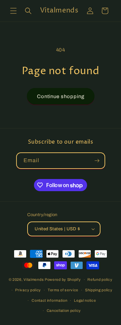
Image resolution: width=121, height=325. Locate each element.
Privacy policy (28, 290)
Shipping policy (99, 290)
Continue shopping (60, 96)
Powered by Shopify (63, 279)
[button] (13, 10)
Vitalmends (34, 279)
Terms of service (63, 290)
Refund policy (99, 279)
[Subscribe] (97, 160)
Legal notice (85, 300)
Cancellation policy (64, 310)
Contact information (49, 300)
